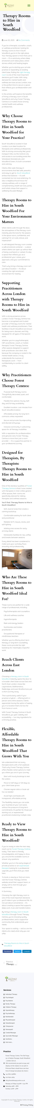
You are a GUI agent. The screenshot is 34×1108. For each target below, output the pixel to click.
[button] (29, 5)
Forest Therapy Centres (21, 849)
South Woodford (23, 173)
